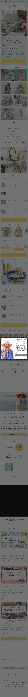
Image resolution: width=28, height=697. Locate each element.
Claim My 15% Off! (20, 354)
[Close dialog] (26, 339)
